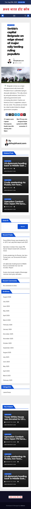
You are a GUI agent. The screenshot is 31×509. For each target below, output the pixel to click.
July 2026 (6, 301)
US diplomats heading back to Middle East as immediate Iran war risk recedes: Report (15, 265)
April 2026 (6, 315)
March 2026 (7, 320)
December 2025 (8, 334)
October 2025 (7, 343)
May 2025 (6, 366)
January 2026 (7, 329)
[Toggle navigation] (14, 15)
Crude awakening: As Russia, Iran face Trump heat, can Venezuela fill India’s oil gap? (15, 257)
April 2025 (6, 371)
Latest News (11, 25)
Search (5, 220)
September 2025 (8, 348)
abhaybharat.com (18, 60)
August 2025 (7, 352)
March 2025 (7, 375)
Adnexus (23, 505)
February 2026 (7, 324)
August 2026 (7, 297)
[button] (25, 15)
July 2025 (6, 357)
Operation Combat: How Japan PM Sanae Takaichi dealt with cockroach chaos (14, 248)
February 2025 (7, 380)
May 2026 (6, 311)
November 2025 (8, 338)
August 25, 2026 (11, 422)
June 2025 (6, 361)
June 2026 (6, 306)
